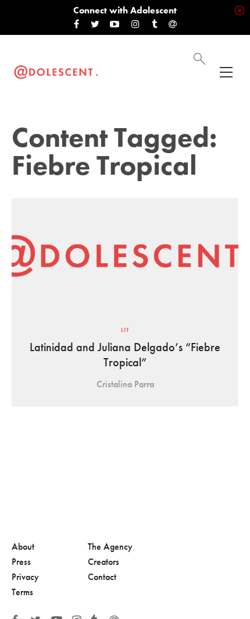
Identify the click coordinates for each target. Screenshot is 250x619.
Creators (103, 562)
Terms (22, 592)
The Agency (110, 546)
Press (21, 562)
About (23, 546)
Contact (102, 577)
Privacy (25, 577)
